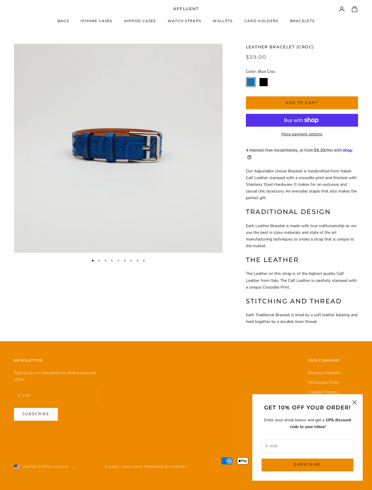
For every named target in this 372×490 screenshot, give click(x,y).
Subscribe (307, 464)
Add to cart (301, 102)
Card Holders (261, 21)
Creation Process (323, 392)
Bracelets (302, 21)
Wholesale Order (323, 382)
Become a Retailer (324, 373)
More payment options (301, 134)
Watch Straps (184, 21)
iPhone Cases (96, 21)
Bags (63, 21)
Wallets (223, 21)
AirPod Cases (140, 21)
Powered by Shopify (166, 467)
